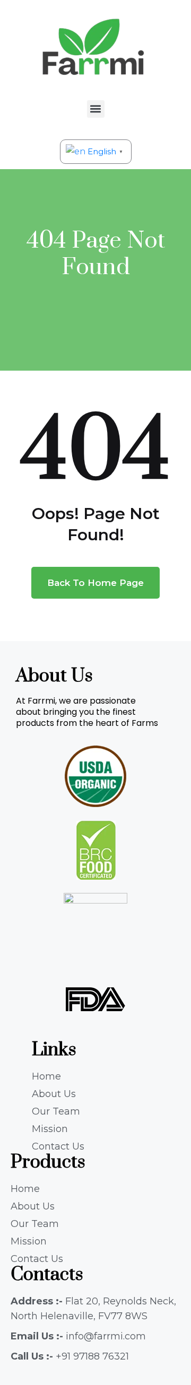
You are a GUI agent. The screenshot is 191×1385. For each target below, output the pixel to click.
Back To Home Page (95, 582)
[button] (96, 109)
